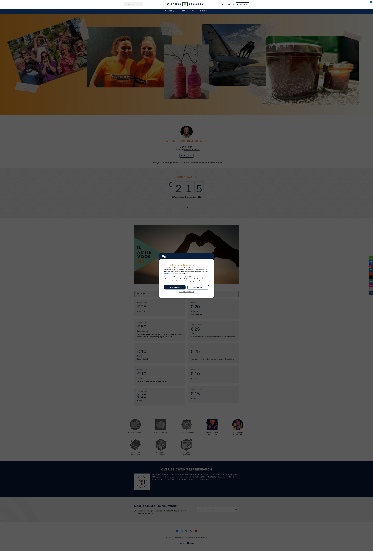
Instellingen (198, 287)
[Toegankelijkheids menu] (371, 2)
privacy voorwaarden (170, 273)
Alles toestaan (174, 287)
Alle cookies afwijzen (186, 291)
